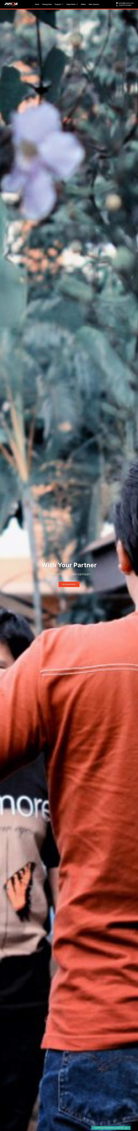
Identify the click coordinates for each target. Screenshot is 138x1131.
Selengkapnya (69, 584)
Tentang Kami (47, 4)
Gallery (83, 4)
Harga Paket (70, 4)
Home (37, 4)
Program (58, 4)
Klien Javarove (94, 4)
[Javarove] (11, 4)
